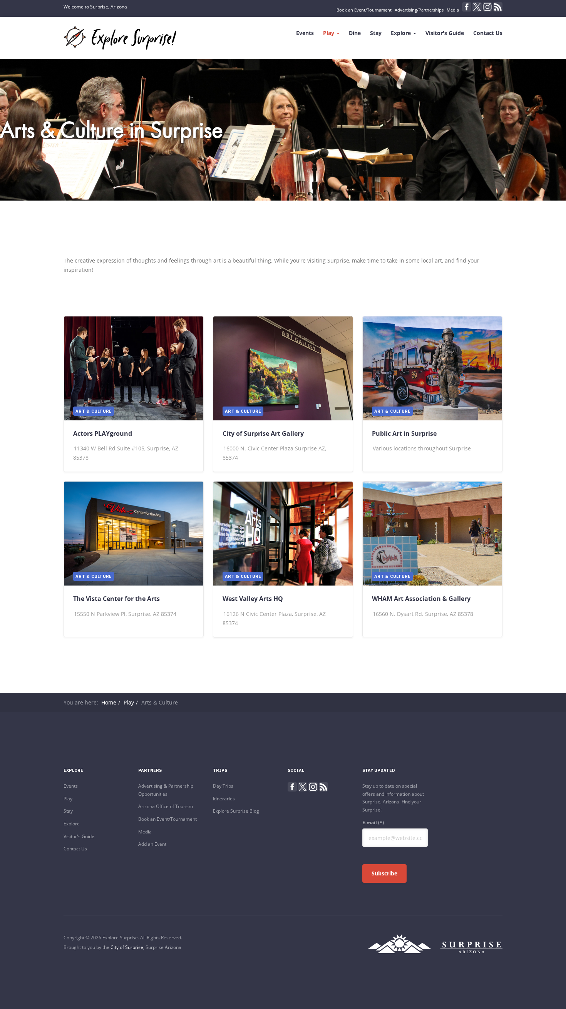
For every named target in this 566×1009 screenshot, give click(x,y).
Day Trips (223, 786)
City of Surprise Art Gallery (263, 433)
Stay (376, 33)
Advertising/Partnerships (419, 10)
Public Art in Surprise (404, 433)
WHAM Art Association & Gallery (421, 598)
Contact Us (487, 33)
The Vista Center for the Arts (116, 598)
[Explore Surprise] (120, 38)
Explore (401, 33)
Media (453, 10)
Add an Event (152, 844)
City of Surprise (127, 947)
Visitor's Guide (444, 33)
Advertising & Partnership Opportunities (165, 790)
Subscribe (384, 873)
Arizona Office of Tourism (165, 806)
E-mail (373, 822)
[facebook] (466, 7)
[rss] (497, 7)
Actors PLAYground (102, 433)
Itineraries (224, 798)
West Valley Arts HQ (253, 598)
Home (108, 702)
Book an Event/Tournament (364, 10)
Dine (355, 33)
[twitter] (477, 7)
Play (329, 33)
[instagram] (487, 7)
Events (305, 33)
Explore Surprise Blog (236, 811)
